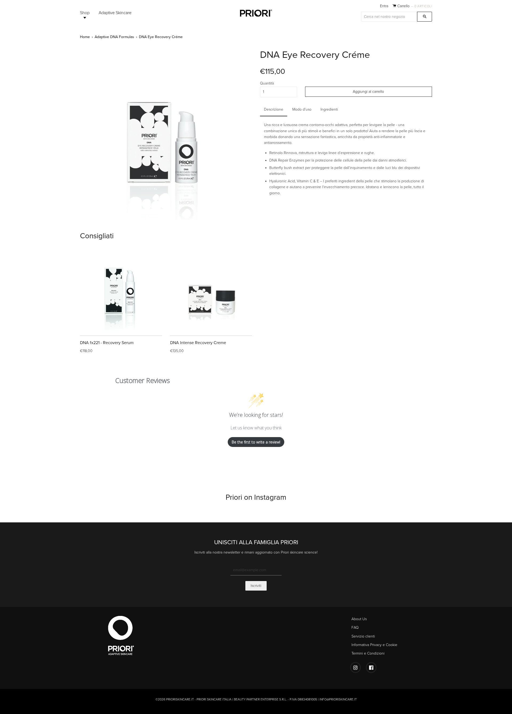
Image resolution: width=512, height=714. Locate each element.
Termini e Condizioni (368, 653)
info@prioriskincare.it (338, 699)
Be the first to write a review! (256, 442)
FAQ (355, 627)
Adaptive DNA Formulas (114, 37)
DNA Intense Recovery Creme (198, 342)
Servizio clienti (363, 636)
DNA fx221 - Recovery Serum (107, 342)
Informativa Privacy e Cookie (374, 645)
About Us (359, 619)
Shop (85, 12)
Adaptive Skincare (115, 12)
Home (85, 37)
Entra (384, 6)
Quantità (267, 83)
